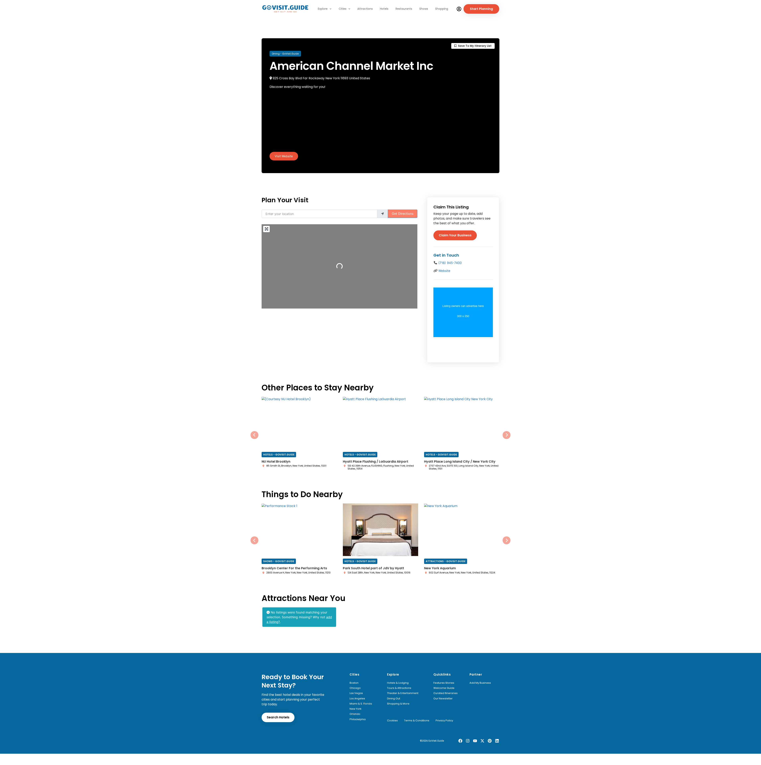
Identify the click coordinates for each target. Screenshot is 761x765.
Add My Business (480, 682)
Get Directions (402, 214)
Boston (354, 682)
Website (444, 271)
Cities (342, 9)
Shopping (441, 9)
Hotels (384, 9)
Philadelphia (358, 719)
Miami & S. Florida (361, 703)
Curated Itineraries (445, 693)
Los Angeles (357, 698)
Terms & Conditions (416, 720)
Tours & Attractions (399, 688)
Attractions (365, 9)
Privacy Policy (444, 720)
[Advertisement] (380, 122)
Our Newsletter (443, 698)
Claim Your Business (455, 235)
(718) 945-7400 (450, 263)
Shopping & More (398, 703)
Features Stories (443, 682)
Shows (423, 9)
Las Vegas (356, 693)
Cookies (392, 720)
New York (355, 708)
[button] (254, 435)
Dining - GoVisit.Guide (285, 53)
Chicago (355, 688)
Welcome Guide (443, 688)
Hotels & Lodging (398, 682)
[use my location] (382, 214)
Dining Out (393, 698)
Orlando (355, 714)
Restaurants (404, 9)
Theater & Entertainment (402, 693)
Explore (323, 9)
